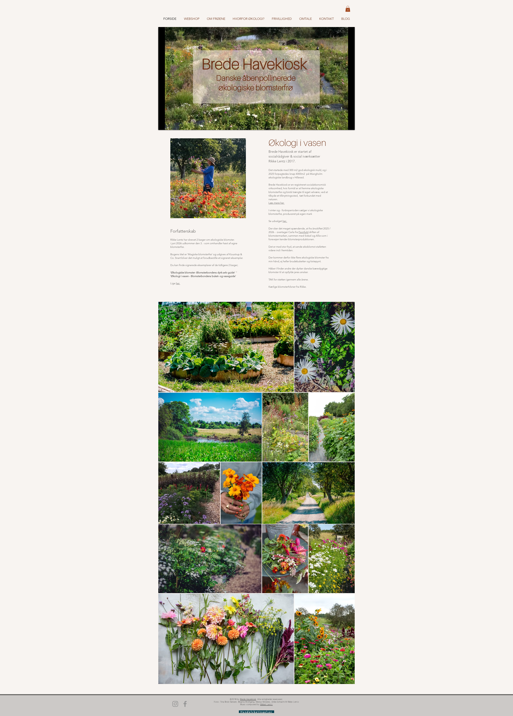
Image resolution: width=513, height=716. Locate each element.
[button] (347, 9)
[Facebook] (185, 704)
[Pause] (163, 124)
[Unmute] (170, 124)
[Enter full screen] (349, 124)
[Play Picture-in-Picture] (342, 124)
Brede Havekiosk (256, 64)
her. (285, 221)
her (178, 283)
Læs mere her (277, 202)
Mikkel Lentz (266, 704)
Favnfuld (303, 232)
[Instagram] (175, 704)
